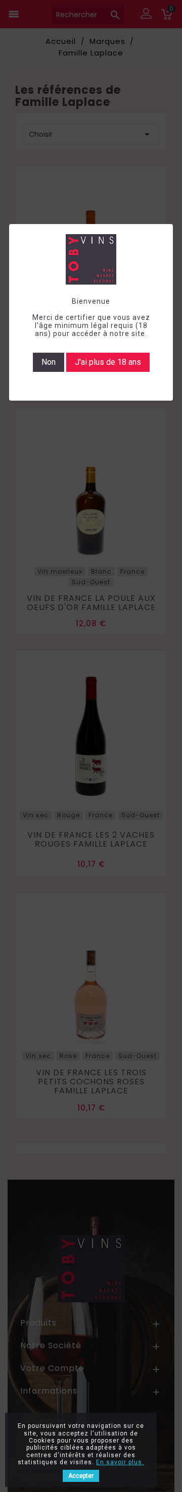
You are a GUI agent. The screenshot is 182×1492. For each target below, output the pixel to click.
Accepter (81, 1475)
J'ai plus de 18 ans (108, 362)
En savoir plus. (120, 1462)
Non (48, 362)
